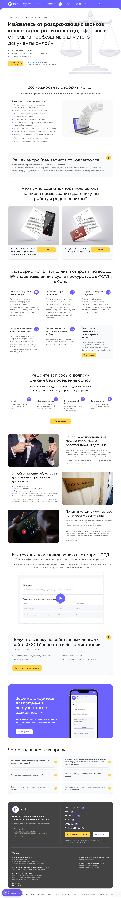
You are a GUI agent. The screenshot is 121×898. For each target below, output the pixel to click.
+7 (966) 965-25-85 (73, 4)
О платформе (72, 807)
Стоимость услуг (27, 4)
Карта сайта (18, 836)
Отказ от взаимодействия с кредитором (26, 861)
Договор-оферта (20, 829)
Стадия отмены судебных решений (91, 863)
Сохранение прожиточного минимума (25, 879)
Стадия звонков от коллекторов (23, 857)
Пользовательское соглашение (25, 831)
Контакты (70, 816)
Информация (42, 4)
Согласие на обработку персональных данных (30, 833)
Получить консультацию (77, 834)
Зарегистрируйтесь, (33, 62)
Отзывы (69, 824)
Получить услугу (15, 63)
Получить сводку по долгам (27, 668)
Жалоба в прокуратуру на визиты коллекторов (28, 869)
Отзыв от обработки (19, 859)
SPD (14, 4)
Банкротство (16, 883)
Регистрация (89, 355)
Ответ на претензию (86, 859)
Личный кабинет (91, 4)
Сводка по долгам (51, 4)
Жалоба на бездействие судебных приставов (28, 875)
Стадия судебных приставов (22, 873)
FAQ (67, 812)
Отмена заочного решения (88, 865)
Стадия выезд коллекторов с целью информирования (30, 867)
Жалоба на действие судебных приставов (27, 877)
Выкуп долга (16, 885)
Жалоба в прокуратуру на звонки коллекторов (28, 863)
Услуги (19, 4)
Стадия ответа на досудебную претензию (94, 857)
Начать (46, 250)
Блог (34, 4)
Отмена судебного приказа (89, 867)
